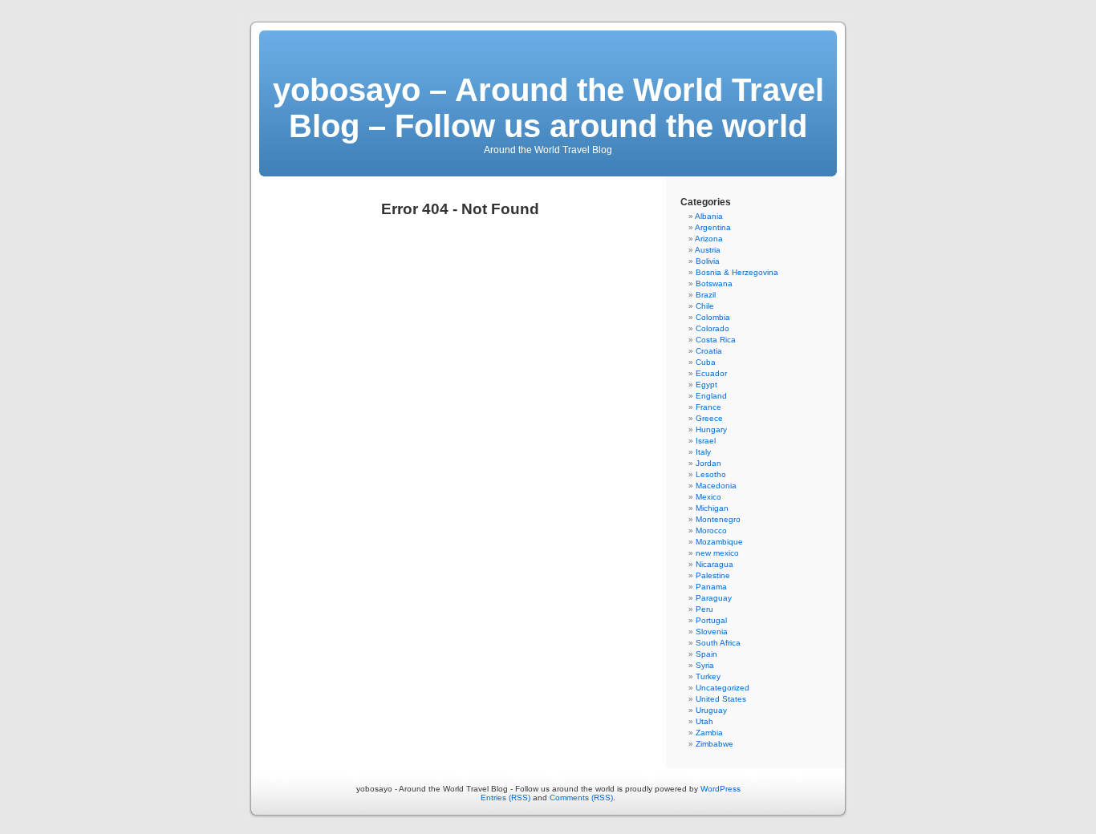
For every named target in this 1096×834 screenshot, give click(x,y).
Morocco (711, 530)
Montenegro (718, 519)
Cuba (706, 362)
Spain (706, 654)
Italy (703, 451)
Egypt (706, 384)
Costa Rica (716, 339)
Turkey (708, 676)
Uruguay (711, 710)
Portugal (711, 620)
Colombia (713, 317)
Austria (708, 249)
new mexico (717, 553)
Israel (706, 440)
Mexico (708, 496)
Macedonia (716, 485)
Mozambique (719, 541)
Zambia (709, 732)
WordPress (720, 788)
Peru (704, 609)
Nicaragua (714, 564)
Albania (709, 216)
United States (721, 698)
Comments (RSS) (581, 797)
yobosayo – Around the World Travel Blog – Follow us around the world (548, 108)
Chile (705, 306)
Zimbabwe (714, 743)
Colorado (712, 328)
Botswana (714, 283)
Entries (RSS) (505, 797)
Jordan (708, 463)
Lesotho (711, 474)
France (708, 407)
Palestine (713, 575)
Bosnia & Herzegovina (737, 272)
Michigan (712, 508)
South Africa (718, 642)
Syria (705, 665)
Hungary (711, 429)
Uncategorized (722, 687)
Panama (711, 586)
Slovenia (712, 631)
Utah (704, 721)
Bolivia (708, 261)
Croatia (709, 350)
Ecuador (711, 373)
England (711, 395)
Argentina (713, 227)
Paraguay (714, 597)
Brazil (706, 294)
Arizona (709, 238)
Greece (709, 418)
